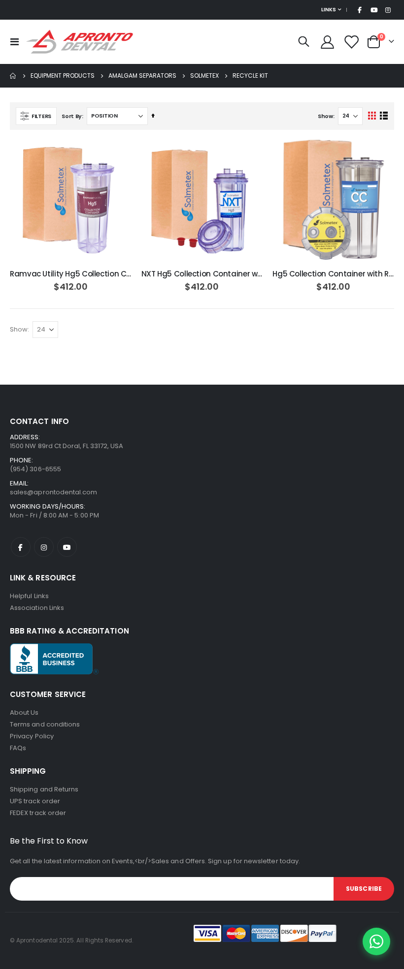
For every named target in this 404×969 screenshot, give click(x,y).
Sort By (72, 116)
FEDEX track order (38, 813)
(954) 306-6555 (35, 469)
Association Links (37, 607)
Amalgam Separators (142, 76)
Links (328, 9)
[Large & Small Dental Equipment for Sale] (80, 42)
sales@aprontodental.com (54, 492)
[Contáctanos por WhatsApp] (376, 941)
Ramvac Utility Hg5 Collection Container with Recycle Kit (71, 274)
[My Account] (327, 42)
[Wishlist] (351, 42)
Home (13, 76)
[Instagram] (387, 9)
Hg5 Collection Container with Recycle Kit (333, 274)
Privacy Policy (32, 736)
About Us (24, 712)
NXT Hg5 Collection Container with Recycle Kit (202, 274)
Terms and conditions (45, 724)
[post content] (71, 200)
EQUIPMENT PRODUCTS (63, 76)
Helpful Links (29, 596)
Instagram (44, 547)
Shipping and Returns (44, 789)
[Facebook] (359, 9)
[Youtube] (374, 9)
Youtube (67, 547)
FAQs (18, 748)
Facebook (21, 547)
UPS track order (35, 801)
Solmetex (204, 76)
